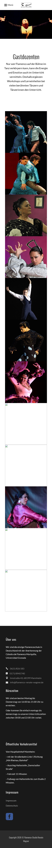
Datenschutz (12, 805)
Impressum (11, 800)
